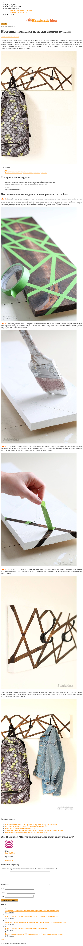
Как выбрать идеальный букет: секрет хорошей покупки (26, 832)
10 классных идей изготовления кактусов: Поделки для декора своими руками (34, 830)
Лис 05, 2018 (10, 853)
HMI (2, 940)
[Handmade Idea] (41, 20)
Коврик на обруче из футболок (35, 928)
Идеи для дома (10, 4)
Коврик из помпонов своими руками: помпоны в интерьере (36, 911)
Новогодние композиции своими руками (20, 828)
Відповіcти (9, 860)
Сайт (3, 896)
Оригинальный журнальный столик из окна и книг (47, 922)
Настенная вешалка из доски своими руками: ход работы (26, 173)
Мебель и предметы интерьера (21, 10)
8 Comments (9, 913)
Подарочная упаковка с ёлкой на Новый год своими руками (27, 826)
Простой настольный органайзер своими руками (42, 916)
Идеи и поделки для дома (10, 37)
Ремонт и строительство (18, 12)
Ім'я (3, 888)
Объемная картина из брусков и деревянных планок (43, 934)
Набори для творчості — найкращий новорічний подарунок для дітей (31, 825)
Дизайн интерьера (12, 8)
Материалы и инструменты (15, 171)
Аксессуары (9, 14)
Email (3, 892)
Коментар (5, 884)
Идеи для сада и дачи (13, 6)
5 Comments (9, 930)
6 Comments (9, 918)
